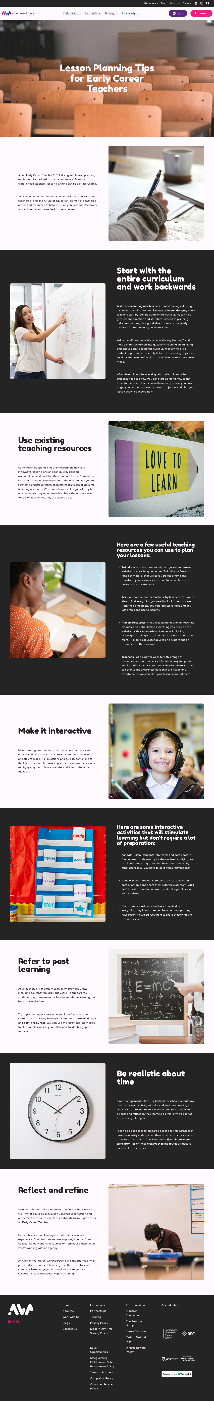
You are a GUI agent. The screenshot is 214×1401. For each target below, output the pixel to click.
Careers (187, 3)
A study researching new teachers (138, 306)
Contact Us (70, 1329)
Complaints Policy (101, 1378)
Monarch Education (132, 1313)
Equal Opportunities (99, 1350)
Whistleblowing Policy (136, 1350)
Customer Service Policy (101, 1386)
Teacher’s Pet (130, 657)
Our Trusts (91, 13)
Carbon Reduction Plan (137, 1339)
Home (66, 1305)
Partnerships (70, 13)
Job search (201, 13)
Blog (163, 3)
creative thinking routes (162, 1143)
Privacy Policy (99, 1323)
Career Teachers (136, 1331)
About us (174, 3)
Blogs (66, 1323)
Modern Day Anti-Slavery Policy (101, 1331)
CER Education (135, 1305)
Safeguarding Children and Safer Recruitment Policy (102, 1362)
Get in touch (151, 3)
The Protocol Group (134, 1323)
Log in (179, 13)
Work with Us (71, 1317)
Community (129, 13)
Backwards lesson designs (169, 310)
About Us (69, 1311)
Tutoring (110, 13)
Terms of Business (101, 1372)
